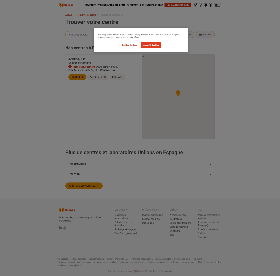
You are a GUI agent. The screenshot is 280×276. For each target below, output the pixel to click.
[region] (141, 40)
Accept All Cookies (151, 45)
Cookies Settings (129, 45)
